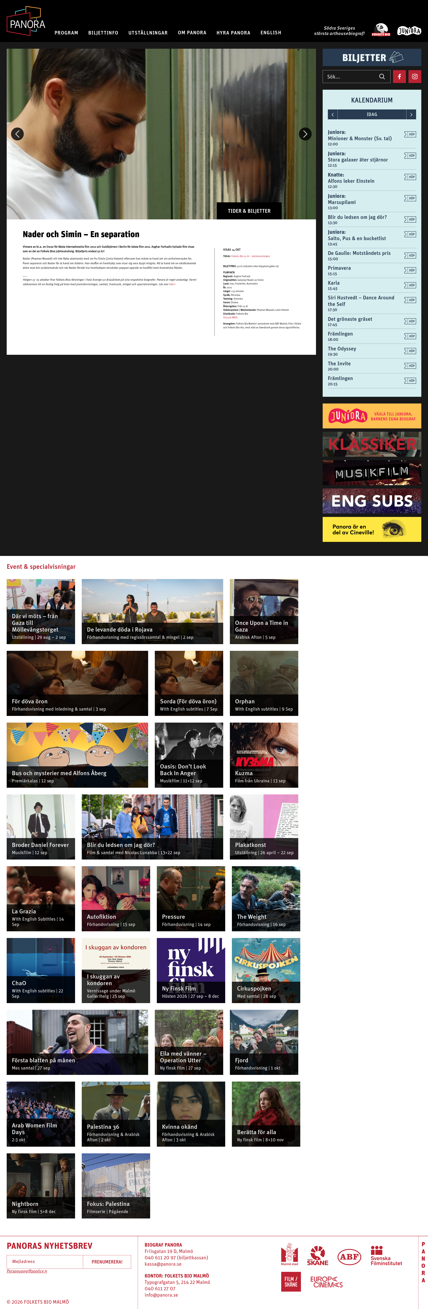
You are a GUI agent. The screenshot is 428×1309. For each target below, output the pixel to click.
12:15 (332, 165)
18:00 (333, 339)
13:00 (333, 207)
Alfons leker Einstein (351, 181)
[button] (17, 134)
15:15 (332, 273)
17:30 (332, 309)
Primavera (339, 268)
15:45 (333, 288)
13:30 (332, 222)
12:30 (332, 186)
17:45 (332, 324)
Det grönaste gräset (350, 319)
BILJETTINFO (103, 32)
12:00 (333, 144)
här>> (172, 284)
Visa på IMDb (230, 317)
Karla (334, 283)
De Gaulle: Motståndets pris (359, 253)
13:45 (332, 243)
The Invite (339, 363)
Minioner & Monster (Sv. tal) (360, 138)
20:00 (333, 369)
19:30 (333, 354)
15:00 (333, 258)
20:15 (333, 384)
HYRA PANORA (233, 32)
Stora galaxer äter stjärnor (358, 159)
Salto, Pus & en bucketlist (357, 238)
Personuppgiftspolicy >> (27, 1271)
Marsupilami (342, 202)
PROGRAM (66, 32)
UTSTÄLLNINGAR (148, 32)
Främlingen (340, 334)
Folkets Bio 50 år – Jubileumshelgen (250, 256)
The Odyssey (342, 348)
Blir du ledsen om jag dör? (357, 217)
